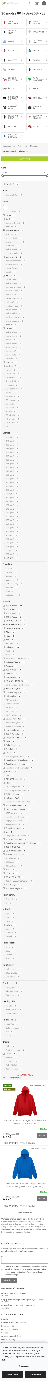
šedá (9, 219)
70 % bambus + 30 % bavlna (19, 685)
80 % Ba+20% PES (15, 624)
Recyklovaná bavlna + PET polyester (23, 843)
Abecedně (23, 151)
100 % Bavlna (14, 605)
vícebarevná (13, 211)
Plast (10, 632)
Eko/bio (11, 572)
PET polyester (13, 700)
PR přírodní (12, 419)
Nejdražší (34, 146)
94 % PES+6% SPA (15, 620)
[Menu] (44, 3)
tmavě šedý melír (15, 223)
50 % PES (11, 873)
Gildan (10, 1053)
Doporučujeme (9, 146)
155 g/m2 (12, 520)
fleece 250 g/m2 (14, 688)
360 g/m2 (12, 542)
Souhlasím (35, 1374)
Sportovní (12, 580)
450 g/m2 (12, 505)
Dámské (11, 932)
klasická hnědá (14, 306)
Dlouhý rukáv (13, 973)
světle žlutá (12, 351)
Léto (9, 951)
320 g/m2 (12, 482)
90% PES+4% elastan (16, 854)
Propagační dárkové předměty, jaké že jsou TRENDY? (23, 1299)
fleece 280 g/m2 (14, 722)
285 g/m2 (12, 557)
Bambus (11, 666)
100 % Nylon (13, 613)
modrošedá (12, 245)
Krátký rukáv (13, 969)
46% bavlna (12, 858)
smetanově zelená (15, 287)
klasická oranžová (15, 317)
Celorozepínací (14, 1028)
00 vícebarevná (14, 388)
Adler (10, 1046)
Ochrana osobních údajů (11, 1336)
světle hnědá (13, 313)
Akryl (10, 741)
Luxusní (11, 568)
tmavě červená (14, 268)
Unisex (10, 925)
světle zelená (13, 283)
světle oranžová (14, 321)
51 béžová (12, 407)
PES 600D (12, 643)
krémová (11, 358)
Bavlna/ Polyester (15, 718)
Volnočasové (13, 595)
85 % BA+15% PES (15, 850)
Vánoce (11, 576)
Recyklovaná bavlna (16, 737)
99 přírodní (12, 415)
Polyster (11, 673)
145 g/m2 (12, 441)
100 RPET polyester (16, 888)
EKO (9, 591)
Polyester (12, 647)
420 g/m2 (12, 539)
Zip (9, 1031)
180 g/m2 (12, 460)
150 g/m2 (12, 445)
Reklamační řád (7, 1326)
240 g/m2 (12, 512)
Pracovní (11, 587)
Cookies (4, 1332)
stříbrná (11, 234)
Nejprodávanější (9, 151)
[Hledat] (30, 3)
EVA (9, 775)
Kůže (10, 636)
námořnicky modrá (15, 260)
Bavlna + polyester (15, 692)
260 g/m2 (12, 531)
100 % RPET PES (14, 847)
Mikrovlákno (13, 677)
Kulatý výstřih (13, 1009)
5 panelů (11, 899)
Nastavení (24, 1365)
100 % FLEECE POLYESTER (19, 881)
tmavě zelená (13, 279)
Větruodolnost (14, 991)
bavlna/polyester (15, 730)
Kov (9, 639)
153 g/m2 (12, 448)
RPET (10, 783)
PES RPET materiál (15, 779)
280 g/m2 (12, 475)
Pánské (11, 936)
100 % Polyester (14, 734)
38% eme (11, 862)
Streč (10, 869)
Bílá (9, 426)
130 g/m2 (12, 437)
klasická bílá (13, 366)
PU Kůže (11, 707)
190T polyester (14, 813)
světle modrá (13, 249)
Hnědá (10, 370)
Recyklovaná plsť (15, 824)
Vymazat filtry (24, 1075)
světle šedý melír (15, 242)
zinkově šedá (13, 238)
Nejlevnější (22, 146)
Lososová (11, 385)
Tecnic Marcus (13, 1068)
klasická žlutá (13, 347)
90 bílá (10, 411)
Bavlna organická (15, 786)
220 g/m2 (12, 501)
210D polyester (14, 794)
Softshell (11, 749)
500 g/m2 (12, 497)
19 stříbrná (12, 396)
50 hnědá (11, 403)
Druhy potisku (7, 1343)
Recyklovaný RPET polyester (19, 801)
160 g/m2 (12, 452)
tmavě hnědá (13, 309)
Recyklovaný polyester (17, 764)
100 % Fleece (13, 617)
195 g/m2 (12, 546)
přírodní (11, 362)
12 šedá (11, 392)
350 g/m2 (12, 554)
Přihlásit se (9, 1280)
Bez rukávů (12, 976)
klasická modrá (14, 230)
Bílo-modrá (12, 373)
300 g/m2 (12, 478)
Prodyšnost (12, 987)
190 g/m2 (12, 490)
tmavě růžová (13, 336)
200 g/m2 (12, 467)
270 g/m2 (12, 471)
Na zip (10, 1035)
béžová (11, 324)
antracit (11, 226)
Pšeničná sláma (14, 703)
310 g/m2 (12, 509)
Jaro (9, 947)
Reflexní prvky (14, 583)
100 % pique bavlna (16, 805)
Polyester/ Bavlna (15, 726)
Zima (10, 958)
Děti (9, 921)
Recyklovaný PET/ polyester (19, 760)
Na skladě (12, 184)
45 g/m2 (11, 535)
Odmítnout (12, 1374)
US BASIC (11, 1061)
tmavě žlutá (13, 354)
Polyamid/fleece (14, 662)
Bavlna (10, 752)
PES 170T (11, 711)
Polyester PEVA (14, 798)
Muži (10, 917)
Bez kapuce (12, 995)
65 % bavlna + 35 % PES (17, 658)
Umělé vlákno (13, 715)
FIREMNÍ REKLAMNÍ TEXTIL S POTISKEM (18, 1305)
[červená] (5, 207)
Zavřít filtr (25, 159)
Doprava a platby (8, 1339)
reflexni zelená (14, 298)
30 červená (12, 400)
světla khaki (12, 294)
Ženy (10, 913)
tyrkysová (12, 302)
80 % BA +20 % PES (16, 839)
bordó (10, 272)
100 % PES (12, 609)
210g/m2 (11, 493)
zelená (10, 275)
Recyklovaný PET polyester (19, 767)
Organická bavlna (15, 828)
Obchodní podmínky (9, 1329)
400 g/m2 (12, 486)
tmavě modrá (13, 257)
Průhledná (12, 422)
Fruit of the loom (15, 1050)
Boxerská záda (13, 1013)
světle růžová (13, 332)
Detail (42, 1135)
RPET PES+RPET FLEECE (18, 809)
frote (10, 654)
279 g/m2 (12, 524)
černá (10, 215)
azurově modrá (14, 253)
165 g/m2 (12, 456)
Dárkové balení (14, 195)
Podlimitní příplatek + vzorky (13, 1322)
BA (9, 832)
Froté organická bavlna (17, 756)
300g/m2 (11, 550)
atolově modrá (14, 264)
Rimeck (11, 1057)
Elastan (11, 771)
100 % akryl (12, 884)
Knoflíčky (11, 1024)
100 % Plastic (13, 669)
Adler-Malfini (13, 1065)
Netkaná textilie (14, 628)
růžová (10, 328)
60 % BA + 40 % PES (16, 681)
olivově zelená (14, 290)
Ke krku (11, 1005)
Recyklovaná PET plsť (16, 816)
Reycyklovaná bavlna (16, 820)
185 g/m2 (12, 463)
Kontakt (4, 1319)
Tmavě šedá (12, 381)
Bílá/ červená (13, 377)
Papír (10, 651)
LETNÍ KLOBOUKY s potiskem (13, 1293)
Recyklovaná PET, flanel (17, 835)
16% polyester (14, 866)
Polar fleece (13, 745)
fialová (10, 339)
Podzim (11, 954)
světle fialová (13, 343)
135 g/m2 (12, 516)
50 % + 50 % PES (14, 877)
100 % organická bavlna (17, 790)
